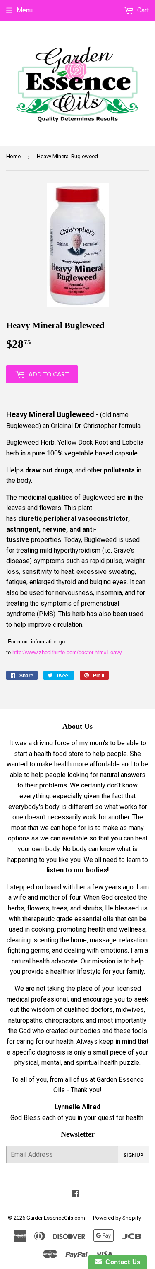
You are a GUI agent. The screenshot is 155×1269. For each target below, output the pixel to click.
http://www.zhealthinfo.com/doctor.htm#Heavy (67, 652)
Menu (25, 10)
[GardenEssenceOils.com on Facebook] (75, 1194)
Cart (142, 10)
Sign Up (133, 1155)
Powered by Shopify (117, 1218)
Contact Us (121, 1261)
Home (13, 156)
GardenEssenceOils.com (55, 1218)
